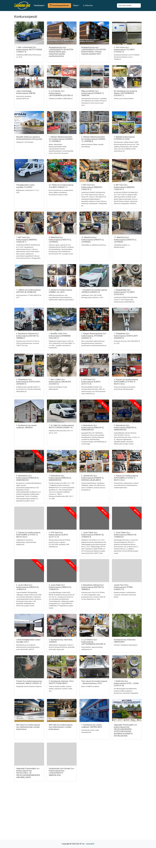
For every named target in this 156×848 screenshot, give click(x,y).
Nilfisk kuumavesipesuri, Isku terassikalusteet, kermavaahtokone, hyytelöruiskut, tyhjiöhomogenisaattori (61, 297)
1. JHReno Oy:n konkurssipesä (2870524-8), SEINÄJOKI (28, 291)
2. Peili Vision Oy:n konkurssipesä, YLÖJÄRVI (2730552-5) (124, 49)
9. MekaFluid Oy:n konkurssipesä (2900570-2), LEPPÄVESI (60, 239)
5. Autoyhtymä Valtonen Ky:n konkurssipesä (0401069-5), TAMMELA (27, 335)
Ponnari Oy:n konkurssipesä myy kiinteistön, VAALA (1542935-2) (29, 682)
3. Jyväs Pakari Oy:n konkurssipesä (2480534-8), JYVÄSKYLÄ (27, 587)
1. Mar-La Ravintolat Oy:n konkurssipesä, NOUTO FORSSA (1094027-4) (29, 49)
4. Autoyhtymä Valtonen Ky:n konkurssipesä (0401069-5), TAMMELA (92, 587)
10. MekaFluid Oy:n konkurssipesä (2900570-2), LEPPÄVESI (92, 239)
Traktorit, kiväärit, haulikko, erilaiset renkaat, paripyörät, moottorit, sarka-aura (61, 689)
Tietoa (75, 5)
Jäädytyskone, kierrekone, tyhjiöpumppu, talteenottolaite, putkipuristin (26, 542)
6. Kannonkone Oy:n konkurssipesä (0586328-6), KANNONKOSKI (27, 478)
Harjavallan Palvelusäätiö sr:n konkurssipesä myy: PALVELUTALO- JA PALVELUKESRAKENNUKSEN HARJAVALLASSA (28, 772)
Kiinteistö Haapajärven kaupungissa (125, 645)
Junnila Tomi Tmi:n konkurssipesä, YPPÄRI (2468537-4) (123, 587)
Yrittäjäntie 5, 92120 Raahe (24, 142)
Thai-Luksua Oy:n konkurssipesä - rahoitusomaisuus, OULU (94, 682)
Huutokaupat (39, 5)
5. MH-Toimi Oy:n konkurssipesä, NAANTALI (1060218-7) (91, 187)
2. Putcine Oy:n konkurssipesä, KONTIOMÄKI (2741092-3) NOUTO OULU (28, 534)
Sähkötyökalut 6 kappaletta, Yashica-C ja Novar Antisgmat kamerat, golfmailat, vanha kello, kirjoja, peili (62, 647)
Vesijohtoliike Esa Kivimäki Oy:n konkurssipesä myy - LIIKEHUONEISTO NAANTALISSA (61, 771)
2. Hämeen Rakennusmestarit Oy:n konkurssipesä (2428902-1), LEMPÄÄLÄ (93, 139)
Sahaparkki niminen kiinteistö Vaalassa (28, 686)
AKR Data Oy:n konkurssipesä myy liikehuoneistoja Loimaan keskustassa (28, 727)
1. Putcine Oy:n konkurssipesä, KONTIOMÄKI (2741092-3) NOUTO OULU (126, 478)
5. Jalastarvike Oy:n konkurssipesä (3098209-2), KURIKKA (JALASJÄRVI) (92, 478)
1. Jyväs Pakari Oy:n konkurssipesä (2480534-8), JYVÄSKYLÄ (92, 534)
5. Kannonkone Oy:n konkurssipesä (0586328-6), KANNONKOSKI (125, 427)
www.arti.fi (90, 844)
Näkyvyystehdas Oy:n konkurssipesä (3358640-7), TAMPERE (92, 93)
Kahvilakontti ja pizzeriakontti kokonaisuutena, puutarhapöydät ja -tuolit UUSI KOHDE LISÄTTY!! (28, 647)
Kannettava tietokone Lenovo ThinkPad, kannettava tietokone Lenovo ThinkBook (127, 57)
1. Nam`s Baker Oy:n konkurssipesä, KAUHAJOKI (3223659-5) (60, 381)
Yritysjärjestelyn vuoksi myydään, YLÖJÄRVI (25, 186)
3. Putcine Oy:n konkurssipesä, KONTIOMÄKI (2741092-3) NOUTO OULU (126, 381)
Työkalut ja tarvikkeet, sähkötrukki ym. (61, 98)
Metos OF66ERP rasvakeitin (90, 686)
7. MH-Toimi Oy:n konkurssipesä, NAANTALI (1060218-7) (26, 239)
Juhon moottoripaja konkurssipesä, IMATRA (25, 92)
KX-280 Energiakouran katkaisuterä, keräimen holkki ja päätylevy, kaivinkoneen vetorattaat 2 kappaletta (126, 691)
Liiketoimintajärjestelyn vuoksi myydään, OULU (28, 641)
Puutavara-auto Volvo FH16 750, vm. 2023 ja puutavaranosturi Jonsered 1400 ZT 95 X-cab (28, 343)
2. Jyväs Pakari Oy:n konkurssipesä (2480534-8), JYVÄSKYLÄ (125, 534)
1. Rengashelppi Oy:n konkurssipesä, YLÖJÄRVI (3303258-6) (124, 292)
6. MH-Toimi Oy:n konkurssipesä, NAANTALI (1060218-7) (124, 187)
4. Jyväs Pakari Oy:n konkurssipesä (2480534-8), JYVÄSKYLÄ (60, 587)
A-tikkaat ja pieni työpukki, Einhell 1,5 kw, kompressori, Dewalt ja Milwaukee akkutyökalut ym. (28, 389)
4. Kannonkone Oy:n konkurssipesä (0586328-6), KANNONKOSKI (92, 427)
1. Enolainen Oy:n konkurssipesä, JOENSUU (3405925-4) (94, 291)
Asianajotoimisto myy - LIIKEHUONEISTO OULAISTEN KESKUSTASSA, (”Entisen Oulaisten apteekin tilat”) (93, 50)
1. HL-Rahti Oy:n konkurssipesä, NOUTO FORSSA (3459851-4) (61, 426)
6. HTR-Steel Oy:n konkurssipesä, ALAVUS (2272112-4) (90, 381)
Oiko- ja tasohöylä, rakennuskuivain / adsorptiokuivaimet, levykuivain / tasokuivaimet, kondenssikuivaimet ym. (94, 343)
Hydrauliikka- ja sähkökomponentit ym (93, 245)
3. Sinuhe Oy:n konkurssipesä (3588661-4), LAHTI (60, 291)
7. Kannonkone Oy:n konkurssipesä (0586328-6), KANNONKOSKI (60, 478)
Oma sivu (89, 5)
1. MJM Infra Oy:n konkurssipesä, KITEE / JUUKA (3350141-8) (126, 683)
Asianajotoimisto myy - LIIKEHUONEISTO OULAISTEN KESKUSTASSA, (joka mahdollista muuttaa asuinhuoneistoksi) (61, 51)
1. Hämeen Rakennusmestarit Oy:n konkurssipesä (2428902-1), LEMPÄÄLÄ (61, 139)
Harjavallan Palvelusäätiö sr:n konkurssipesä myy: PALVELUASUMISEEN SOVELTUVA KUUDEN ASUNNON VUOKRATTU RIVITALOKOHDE (125, 730)
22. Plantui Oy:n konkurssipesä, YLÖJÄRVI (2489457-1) (61, 186)
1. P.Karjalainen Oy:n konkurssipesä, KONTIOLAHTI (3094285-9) (126, 335)
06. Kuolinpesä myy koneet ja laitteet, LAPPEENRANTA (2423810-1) (125, 93)
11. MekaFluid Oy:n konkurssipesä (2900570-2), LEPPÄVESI (125, 239)
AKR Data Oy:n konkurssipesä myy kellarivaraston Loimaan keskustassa (60, 727)
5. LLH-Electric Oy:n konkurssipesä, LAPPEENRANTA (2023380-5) (61, 93)
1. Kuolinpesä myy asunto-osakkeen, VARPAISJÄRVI (91, 726)
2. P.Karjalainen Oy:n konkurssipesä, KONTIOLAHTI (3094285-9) (28, 381)
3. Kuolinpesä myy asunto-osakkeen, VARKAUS (26, 426)
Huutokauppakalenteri (60, 5)
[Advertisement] (78, 814)
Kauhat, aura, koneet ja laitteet (123, 98)
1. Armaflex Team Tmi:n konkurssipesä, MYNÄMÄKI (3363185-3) (60, 335)
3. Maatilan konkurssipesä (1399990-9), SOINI (124, 138)
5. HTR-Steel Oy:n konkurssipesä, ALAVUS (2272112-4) (58, 534)
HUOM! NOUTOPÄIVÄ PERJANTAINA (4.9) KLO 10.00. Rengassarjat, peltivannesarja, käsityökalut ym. (125, 300)
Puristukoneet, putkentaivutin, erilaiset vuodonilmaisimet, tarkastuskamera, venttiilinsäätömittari (126, 485)
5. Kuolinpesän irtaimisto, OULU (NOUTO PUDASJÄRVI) (61, 682)
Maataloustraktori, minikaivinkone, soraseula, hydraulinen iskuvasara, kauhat (125, 595)
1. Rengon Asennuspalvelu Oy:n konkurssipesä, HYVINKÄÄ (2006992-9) (93, 335)
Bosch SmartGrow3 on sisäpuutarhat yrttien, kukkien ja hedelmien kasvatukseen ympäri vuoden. (61, 192)
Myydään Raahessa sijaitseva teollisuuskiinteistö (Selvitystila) (29, 138)
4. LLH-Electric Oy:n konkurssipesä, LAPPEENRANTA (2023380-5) (93, 642)
